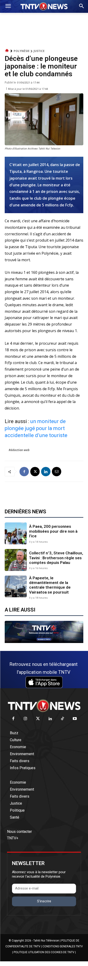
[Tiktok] (62, 719)
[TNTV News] (44, 706)
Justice (39, 51)
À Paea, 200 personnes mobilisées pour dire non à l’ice (53, 531)
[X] (35, 471)
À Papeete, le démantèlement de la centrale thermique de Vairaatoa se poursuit (50, 585)
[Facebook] (24, 471)
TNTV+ (12, 838)
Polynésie (22, 51)
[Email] (56, 471)
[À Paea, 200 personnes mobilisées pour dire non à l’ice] (16, 533)
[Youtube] (75, 719)
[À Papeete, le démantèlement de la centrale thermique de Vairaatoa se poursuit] (16, 587)
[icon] (7, 51)
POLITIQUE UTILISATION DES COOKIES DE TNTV (44, 952)
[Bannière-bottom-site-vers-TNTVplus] (44, 642)
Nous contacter (19, 831)
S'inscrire (44, 901)
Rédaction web (19, 450)
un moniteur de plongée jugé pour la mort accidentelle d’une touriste (36, 428)
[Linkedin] (45, 471)
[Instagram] (26, 719)
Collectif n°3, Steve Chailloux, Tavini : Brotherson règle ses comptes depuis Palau (56, 558)
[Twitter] (38, 719)
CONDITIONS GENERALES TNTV (62, 946)
